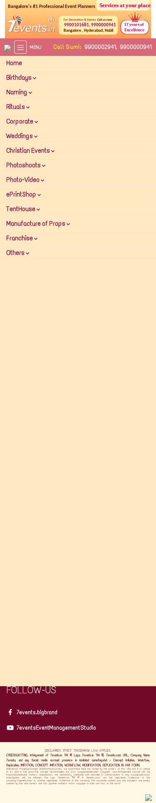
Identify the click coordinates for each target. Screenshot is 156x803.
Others (16, 253)
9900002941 (100, 46)
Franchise (20, 238)
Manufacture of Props (36, 223)
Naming (17, 92)
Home (14, 63)
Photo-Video (23, 180)
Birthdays (19, 77)
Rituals (16, 107)
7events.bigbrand (37, 712)
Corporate (20, 121)
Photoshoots (24, 165)
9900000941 (136, 46)
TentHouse (21, 209)
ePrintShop (21, 194)
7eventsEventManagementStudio (56, 727)
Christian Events (28, 150)
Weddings (20, 136)
